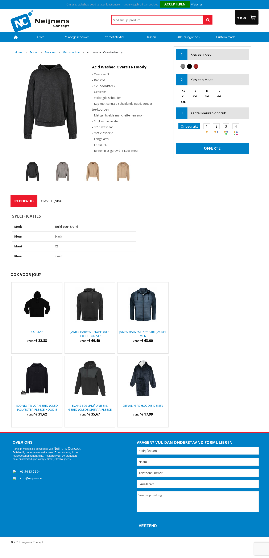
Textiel (33, 52)
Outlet (40, 37)
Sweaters (50, 52)
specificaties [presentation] (24, 201)
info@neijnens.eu (32, 478)
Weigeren (197, 4)
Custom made (225, 37)
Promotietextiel (114, 37)
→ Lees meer (129, 151)
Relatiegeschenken (77, 37)
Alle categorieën (188, 37)
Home (16, 37)
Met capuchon (71, 52)
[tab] (24, 201)
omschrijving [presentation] (51, 201)
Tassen (151, 37)
